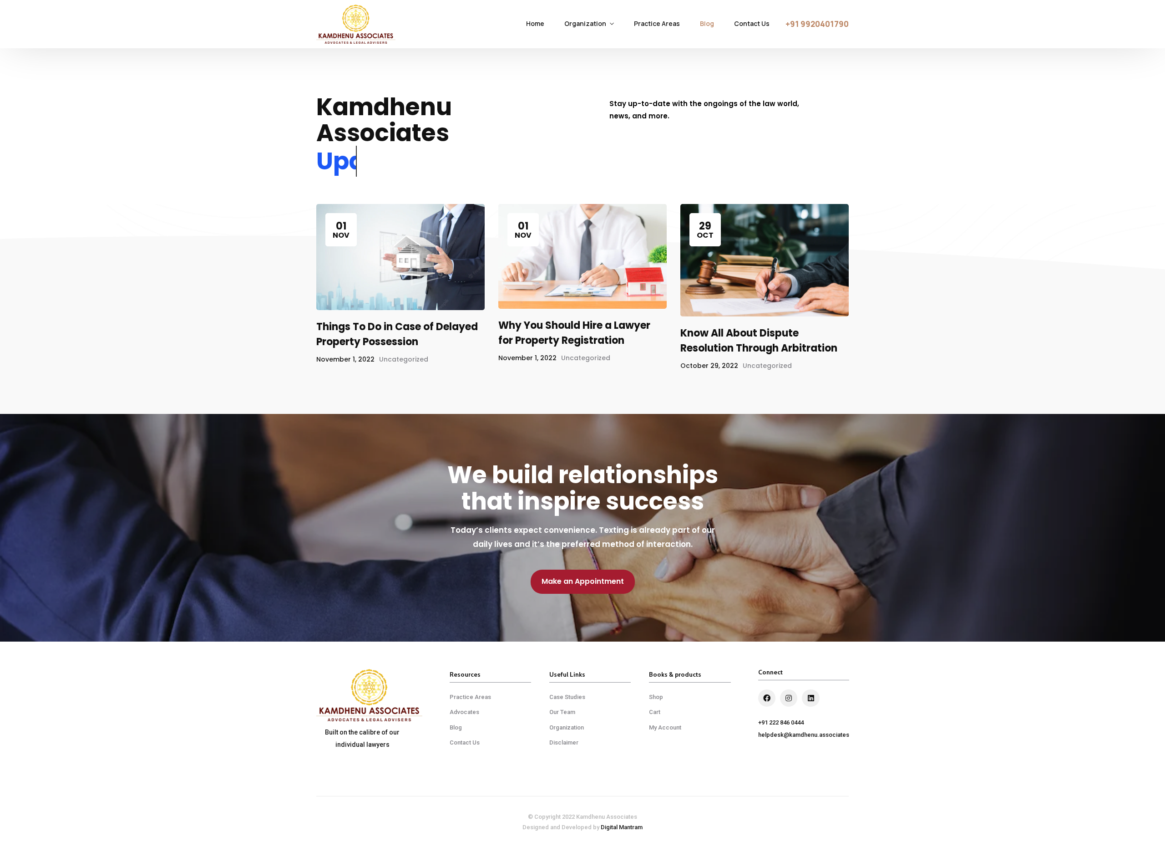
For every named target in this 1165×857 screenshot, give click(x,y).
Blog (707, 23)
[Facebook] (766, 698)
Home (535, 23)
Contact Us (752, 23)
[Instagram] (788, 698)
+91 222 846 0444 (781, 722)
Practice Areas (657, 23)
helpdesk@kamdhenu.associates (803, 734)
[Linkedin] (810, 698)
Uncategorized (403, 359)
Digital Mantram (622, 827)
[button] (817, 24)
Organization (585, 23)
